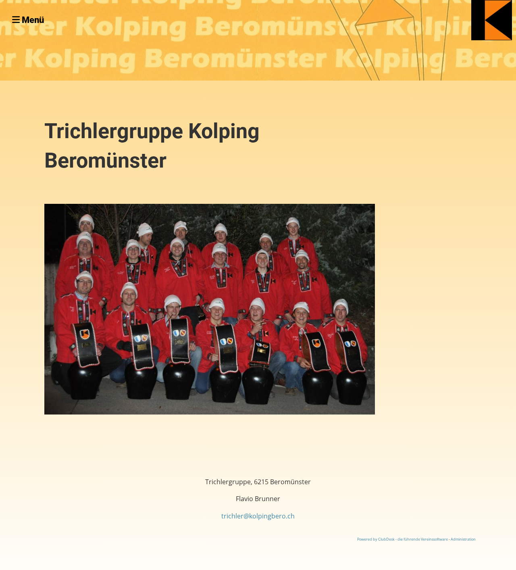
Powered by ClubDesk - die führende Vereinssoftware (402, 539)
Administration (463, 539)
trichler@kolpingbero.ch (258, 516)
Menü (32, 20)
